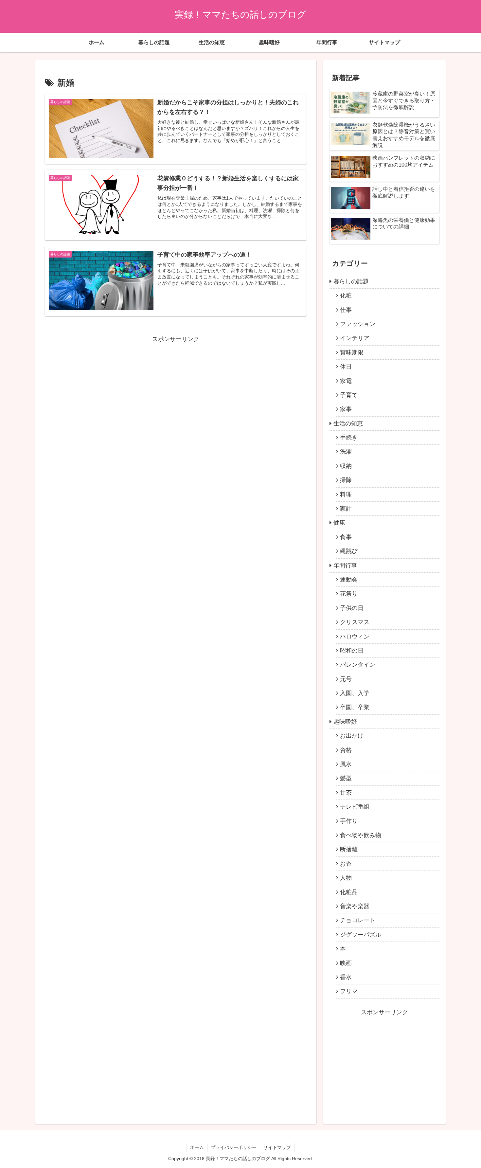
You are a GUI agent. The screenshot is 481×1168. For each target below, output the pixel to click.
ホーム (197, 1147)
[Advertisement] (176, 390)
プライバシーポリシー (234, 1147)
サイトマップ (277, 1147)
